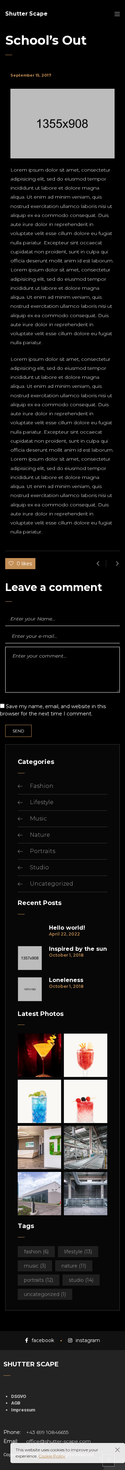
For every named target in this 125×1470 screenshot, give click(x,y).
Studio (39, 867)
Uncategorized (51, 883)
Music (38, 818)
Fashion (41, 786)
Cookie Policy (52, 1456)
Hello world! (67, 928)
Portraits (42, 851)
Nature (40, 835)
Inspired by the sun (78, 949)
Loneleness (66, 980)
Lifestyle (41, 802)
